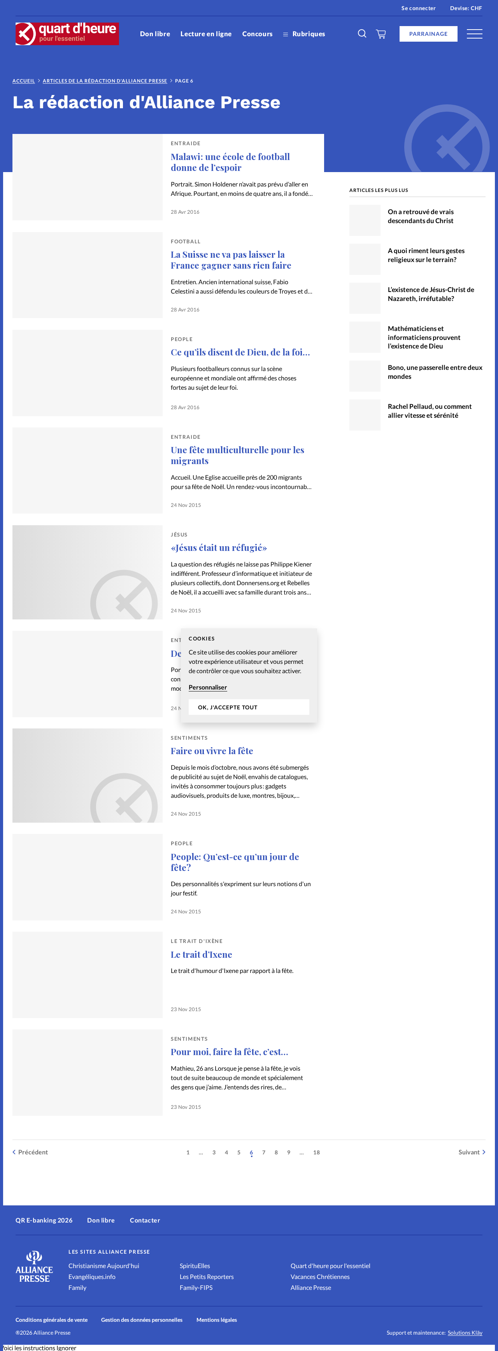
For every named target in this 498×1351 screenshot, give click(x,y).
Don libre (155, 34)
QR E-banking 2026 (44, 1220)
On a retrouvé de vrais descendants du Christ (421, 216)
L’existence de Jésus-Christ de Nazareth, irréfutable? (431, 294)
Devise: (466, 8)
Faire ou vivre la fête (212, 750)
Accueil (23, 81)
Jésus (179, 534)
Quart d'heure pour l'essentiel (330, 1265)
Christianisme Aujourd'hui (103, 1265)
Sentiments (189, 738)
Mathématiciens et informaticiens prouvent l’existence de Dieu (424, 337)
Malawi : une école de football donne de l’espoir (230, 162)
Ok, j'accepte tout (228, 707)
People (182, 339)
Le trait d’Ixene (201, 954)
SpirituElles (195, 1265)
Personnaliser (208, 687)
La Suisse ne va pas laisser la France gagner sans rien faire (231, 259)
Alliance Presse (311, 1287)
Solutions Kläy (465, 1332)
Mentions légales (216, 1319)
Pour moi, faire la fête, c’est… (229, 1051)
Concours (257, 34)
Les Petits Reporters (207, 1276)
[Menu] (474, 34)
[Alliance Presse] (34, 1282)
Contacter (145, 1220)
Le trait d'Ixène (197, 941)
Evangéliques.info (92, 1276)
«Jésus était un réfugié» (219, 547)
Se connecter (419, 8)
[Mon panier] (381, 33)
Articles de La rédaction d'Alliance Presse (105, 81)
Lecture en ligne (206, 34)
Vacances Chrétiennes (320, 1276)
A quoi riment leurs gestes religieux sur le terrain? (426, 255)
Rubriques (308, 34)
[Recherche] (362, 34)
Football (186, 241)
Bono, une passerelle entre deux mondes (435, 371)
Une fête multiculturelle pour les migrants (237, 455)
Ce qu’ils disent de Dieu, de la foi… (240, 352)
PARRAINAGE (428, 33)
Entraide (186, 143)
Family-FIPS (196, 1287)
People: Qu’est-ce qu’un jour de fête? (235, 862)
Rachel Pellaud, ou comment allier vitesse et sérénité (430, 410)
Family (77, 1287)
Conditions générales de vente (52, 1319)
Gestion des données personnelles (141, 1319)
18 (316, 1152)
